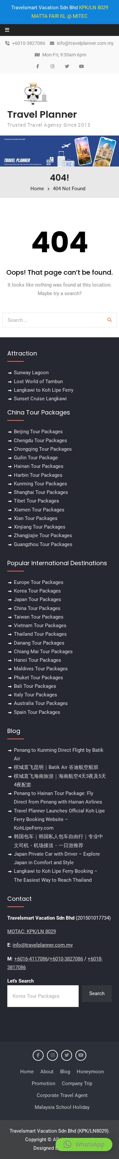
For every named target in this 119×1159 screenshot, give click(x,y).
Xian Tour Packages (36, 518)
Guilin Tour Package (36, 458)
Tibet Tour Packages (36, 501)
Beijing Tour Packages (38, 432)
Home (27, 1072)
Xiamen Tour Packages (39, 510)
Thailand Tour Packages (40, 634)
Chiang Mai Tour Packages (43, 652)
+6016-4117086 (31, 959)
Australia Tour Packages (41, 703)
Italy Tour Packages (35, 695)
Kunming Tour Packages (40, 484)
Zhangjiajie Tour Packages (43, 535)
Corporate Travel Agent (62, 1095)
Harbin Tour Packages (38, 475)
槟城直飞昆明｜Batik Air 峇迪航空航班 (56, 767)
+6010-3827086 (28, 43)
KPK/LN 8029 (93, 8)
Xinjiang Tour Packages (39, 527)
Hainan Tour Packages (38, 466)
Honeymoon (90, 1072)
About (47, 1072)
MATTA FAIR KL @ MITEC (59, 16)
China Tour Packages (37, 608)
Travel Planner (42, 114)
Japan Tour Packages (37, 599)
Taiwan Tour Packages (38, 617)
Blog (65, 1072)
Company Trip (77, 1083)
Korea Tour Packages (37, 591)
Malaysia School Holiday (62, 1107)
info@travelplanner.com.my (85, 43)
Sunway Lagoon (31, 373)
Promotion (43, 1083)
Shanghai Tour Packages (41, 492)
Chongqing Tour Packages (43, 449)
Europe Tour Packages (38, 582)
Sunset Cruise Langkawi (40, 399)
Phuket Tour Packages (38, 678)
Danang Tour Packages (39, 643)
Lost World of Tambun (38, 381)
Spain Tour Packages (37, 712)
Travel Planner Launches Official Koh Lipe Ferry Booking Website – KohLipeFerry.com (59, 819)
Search (96, 993)
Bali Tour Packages (35, 686)
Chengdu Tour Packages (40, 440)
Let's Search (20, 981)
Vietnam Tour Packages (40, 625)
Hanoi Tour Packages (37, 660)
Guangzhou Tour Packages (43, 544)
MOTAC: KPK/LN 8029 (31, 931)
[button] (84, 1144)
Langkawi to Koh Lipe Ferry (43, 390)
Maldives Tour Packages (41, 669)
